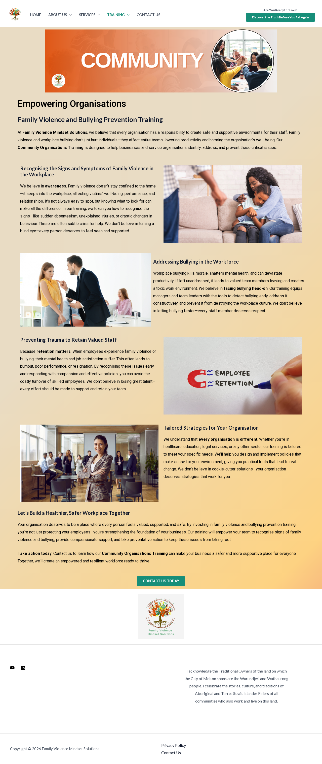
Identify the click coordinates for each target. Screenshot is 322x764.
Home (35, 15)
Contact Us (148, 15)
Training (116, 15)
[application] (69, 15)
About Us (57, 15)
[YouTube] (12, 667)
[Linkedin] (23, 667)
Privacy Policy (173, 745)
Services (87, 15)
